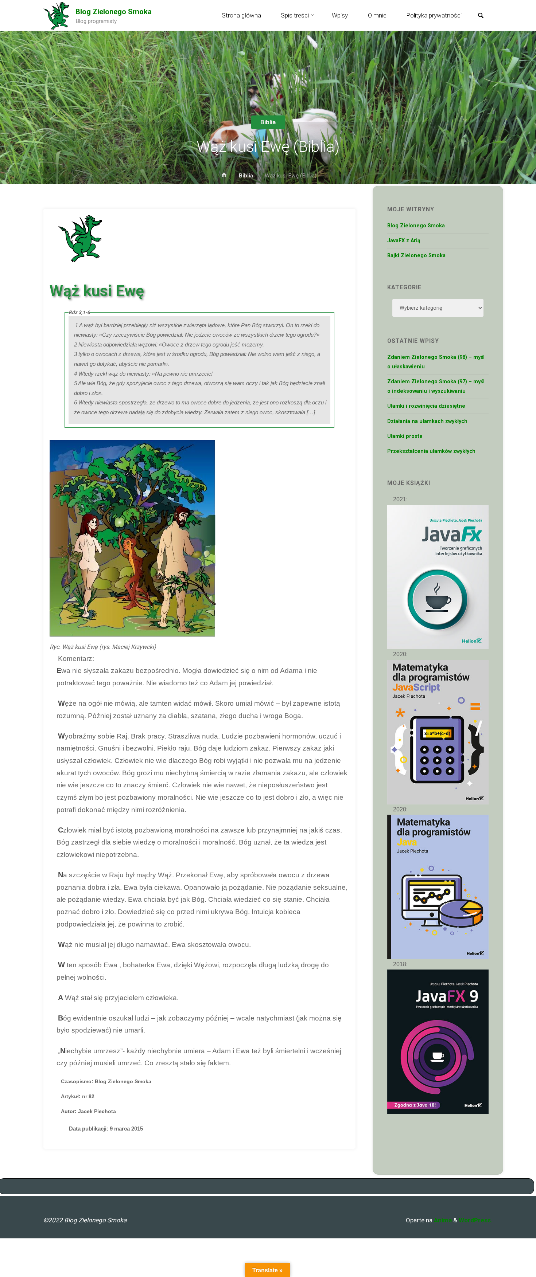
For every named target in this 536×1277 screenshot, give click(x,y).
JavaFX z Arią (403, 241)
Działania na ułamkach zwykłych (427, 421)
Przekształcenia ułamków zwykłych (431, 451)
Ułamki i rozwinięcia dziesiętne (426, 406)
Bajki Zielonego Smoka (416, 255)
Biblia (268, 122)
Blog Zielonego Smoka (113, 11)
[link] (480, 16)
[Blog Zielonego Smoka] (56, 15)
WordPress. (476, 1220)
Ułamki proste (405, 436)
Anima (442, 1220)
